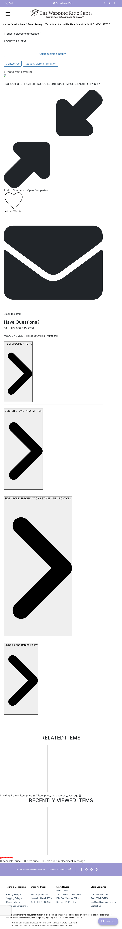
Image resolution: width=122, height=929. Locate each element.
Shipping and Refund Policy (21, 644)
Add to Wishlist (13, 211)
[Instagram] (86, 869)
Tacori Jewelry (35, 24)
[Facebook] (81, 869)
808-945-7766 (25, 328)
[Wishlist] (110, 3)
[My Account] (114, 3)
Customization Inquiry (52, 53)
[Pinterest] (92, 869)
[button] (8, 14)
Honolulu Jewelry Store (13, 24)
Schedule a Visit (64, 3)
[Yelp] (97, 869)
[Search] (105, 3)
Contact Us (13, 63)
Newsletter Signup (57, 869)
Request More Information (40, 63)
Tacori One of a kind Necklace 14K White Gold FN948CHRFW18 (77, 24)
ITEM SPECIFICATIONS (18, 343)
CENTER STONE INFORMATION (23, 410)
